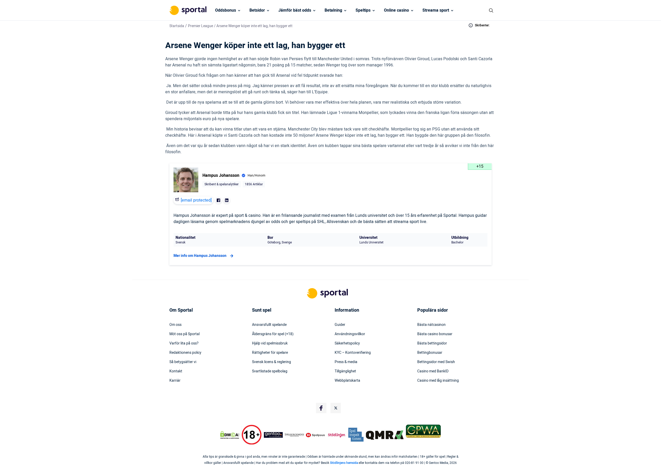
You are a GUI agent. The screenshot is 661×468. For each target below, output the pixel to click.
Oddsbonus (225, 10)
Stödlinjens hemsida (344, 463)
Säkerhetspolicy (347, 343)
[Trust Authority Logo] (273, 435)
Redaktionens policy (185, 352)
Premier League (200, 26)
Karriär (174, 380)
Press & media (346, 362)
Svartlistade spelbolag (269, 371)
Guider (340, 324)
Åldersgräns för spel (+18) (273, 334)
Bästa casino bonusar (434, 334)
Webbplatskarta (347, 380)
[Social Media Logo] (321, 408)
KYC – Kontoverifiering (353, 352)
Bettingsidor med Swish (436, 362)
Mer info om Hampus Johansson (200, 255)
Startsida (176, 26)
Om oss (175, 324)
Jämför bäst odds (294, 10)
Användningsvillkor (350, 334)
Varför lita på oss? (184, 343)
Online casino (396, 10)
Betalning (333, 10)
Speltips (363, 10)
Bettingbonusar (429, 352)
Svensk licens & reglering (271, 362)
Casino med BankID (432, 371)
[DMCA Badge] (229, 435)
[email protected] (196, 200)
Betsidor (257, 10)
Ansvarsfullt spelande (269, 324)
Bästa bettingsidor (432, 343)
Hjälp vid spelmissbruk (270, 343)
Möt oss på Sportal (184, 334)
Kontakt (175, 371)
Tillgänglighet (345, 371)
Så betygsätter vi (182, 362)
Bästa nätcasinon (431, 324)
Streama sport (435, 10)
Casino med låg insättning (438, 380)
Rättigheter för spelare (270, 352)
